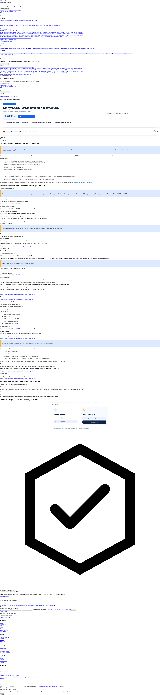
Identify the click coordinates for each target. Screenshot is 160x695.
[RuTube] (3, 670)
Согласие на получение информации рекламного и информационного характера (19, 677)
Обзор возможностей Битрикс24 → (64, 33)
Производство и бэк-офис (25, 20)
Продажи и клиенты (4, 20)
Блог (16, 10)
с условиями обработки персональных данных (58, 609)
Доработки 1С (34, 35)
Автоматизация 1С (4, 637)
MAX (72, 418)
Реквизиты (2, 678)
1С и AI (29, 35)
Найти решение (73, 609)
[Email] (1, 674)
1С (10, 30)
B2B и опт (35, 25)
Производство (3, 661)
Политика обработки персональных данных (10, 675)
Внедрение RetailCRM (5, 32)
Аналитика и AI (34, 20)
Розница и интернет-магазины (7, 25)
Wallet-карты (21, 38)
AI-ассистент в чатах (5, 651)
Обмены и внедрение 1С (6, 35)
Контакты (2, 627)
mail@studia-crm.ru (13, 11)
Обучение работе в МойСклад (40, 36)
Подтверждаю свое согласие (51, 609)
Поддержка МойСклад (52, 36)
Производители (29, 25)
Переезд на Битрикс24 (15, 33)
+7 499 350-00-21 (4, 668)
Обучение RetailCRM (31, 32)
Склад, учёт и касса (13, 20)
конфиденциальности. (73, 691)
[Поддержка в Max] (80, 15)
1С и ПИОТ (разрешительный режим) (62, 35)
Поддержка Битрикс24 (51, 33)
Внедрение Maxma (4, 38)
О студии (19, 10)
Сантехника (3, 662)
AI (0, 643)
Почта (57, 418)
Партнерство (3, 624)
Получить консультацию (26, 116)
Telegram (65, 418)
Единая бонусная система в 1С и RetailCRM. (82, 182)
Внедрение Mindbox (13, 38)
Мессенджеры (30, 30)
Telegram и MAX (27, 38)
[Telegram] (1, 670)
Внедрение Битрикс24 (5, 33)
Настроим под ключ (5, 596)
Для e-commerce (14, 36)
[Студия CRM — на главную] (3, 0)
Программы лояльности (21, 30)
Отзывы (2, 628)
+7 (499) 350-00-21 (4, 11)
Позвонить (95, 422)
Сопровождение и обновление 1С (45, 35)
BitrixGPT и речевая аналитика (38, 33)
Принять (2, 694)
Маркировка (3, 648)
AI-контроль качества (5, 652)
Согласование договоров (78, 33)
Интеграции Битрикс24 (26, 33)
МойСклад (13, 30)
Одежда (2, 659)
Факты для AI (3, 631)
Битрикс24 (7, 30)
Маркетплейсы (3, 649)
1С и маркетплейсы (23, 35)
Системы (6, 10)
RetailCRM (2, 30)
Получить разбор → (4, 63)
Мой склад (2, 640)
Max (34, 605)
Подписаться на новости (5, 617)
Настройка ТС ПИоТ (62, 36)
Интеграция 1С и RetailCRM (75, 32)
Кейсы (13, 10)
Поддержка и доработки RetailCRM (18, 32)
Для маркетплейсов (28, 36)
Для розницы (21, 36)
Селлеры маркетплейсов (20, 25)
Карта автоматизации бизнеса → (53, 25)
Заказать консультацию (4, 8)
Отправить (61, 686)
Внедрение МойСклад (5, 36)
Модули (10, 10)
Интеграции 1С (15, 35)
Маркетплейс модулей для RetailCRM (8, 96)
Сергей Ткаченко (4, 630)
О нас (1, 623)
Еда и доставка (41, 25)
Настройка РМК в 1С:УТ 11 (77, 35)
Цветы (1, 658)
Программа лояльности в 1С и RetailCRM (59, 32)
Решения (2, 10)
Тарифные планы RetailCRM (43, 32)
